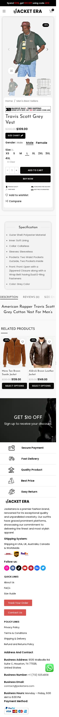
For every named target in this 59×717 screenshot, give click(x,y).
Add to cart (35, 170)
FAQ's (7, 588)
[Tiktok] (18, 568)
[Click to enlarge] (11, 71)
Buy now (28, 178)
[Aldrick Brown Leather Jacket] (41, 352)
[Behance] (37, 568)
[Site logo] (28, 11)
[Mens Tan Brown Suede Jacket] (14, 352)
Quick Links (11, 576)
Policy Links (11, 621)
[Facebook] (12, 568)
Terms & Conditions (15, 633)
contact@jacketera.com (19, 686)
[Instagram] (6, 568)
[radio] (29, 142)
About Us (9, 582)
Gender (10, 142)
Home (9, 101)
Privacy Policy (12, 627)
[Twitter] (43, 568)
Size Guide (10, 593)
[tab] (9, 297)
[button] (8, 49)
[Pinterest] (31, 568)
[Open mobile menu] (4, 11)
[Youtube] (25, 568)
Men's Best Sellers (27, 101)
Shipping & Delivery (15, 638)
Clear (12, 162)
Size (8, 149)
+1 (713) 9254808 (38, 675)
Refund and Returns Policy (19, 644)
